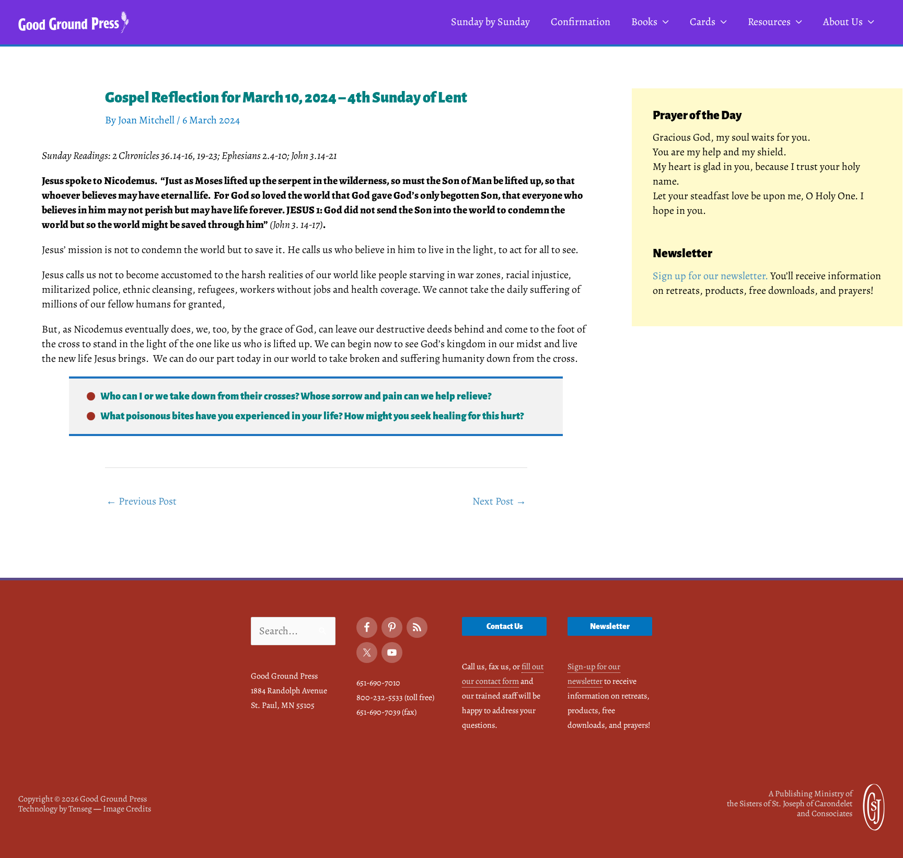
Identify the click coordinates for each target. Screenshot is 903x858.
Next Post (499, 501)
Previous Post (141, 501)
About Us (843, 22)
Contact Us (505, 626)
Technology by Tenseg (55, 809)
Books (644, 22)
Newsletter (610, 626)
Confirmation (580, 22)
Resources (769, 22)
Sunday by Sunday (490, 22)
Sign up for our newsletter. (710, 276)
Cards (702, 22)
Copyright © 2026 (82, 799)
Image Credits (127, 809)
